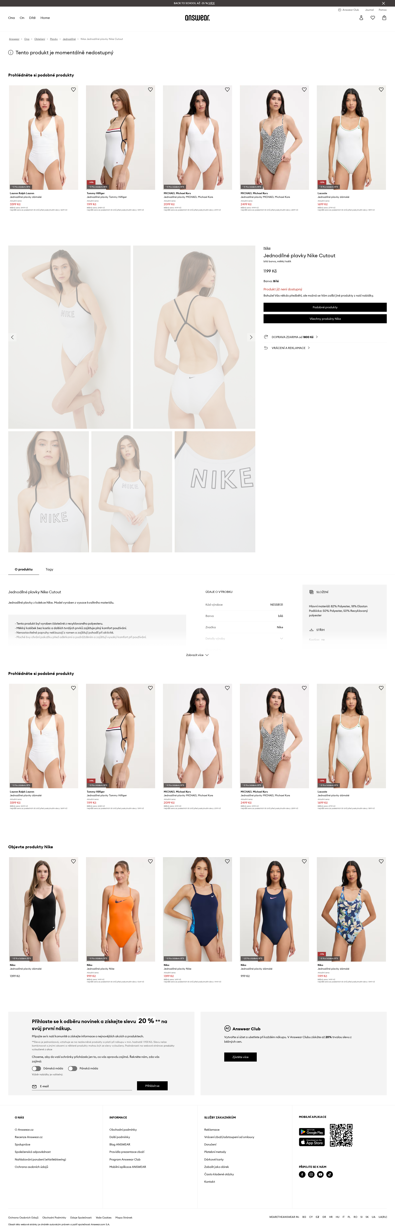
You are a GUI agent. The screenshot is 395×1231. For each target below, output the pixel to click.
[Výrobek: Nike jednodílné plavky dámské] (43, 909)
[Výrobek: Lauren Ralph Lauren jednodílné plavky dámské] (43, 137)
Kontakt (209, 1181)
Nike (267, 248)
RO (355, 1217)
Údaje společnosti (81, 1217)
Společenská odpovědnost (33, 1152)
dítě (32, 18)
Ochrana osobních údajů (31, 1167)
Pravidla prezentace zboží (126, 1152)
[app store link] (312, 1141)
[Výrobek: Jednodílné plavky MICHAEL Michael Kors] (197, 137)
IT (344, 1217)
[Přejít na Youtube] (320, 1174)
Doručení (210, 1144)
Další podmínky (119, 1137)
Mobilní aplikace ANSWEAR (127, 1167)
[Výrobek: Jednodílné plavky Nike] (120, 909)
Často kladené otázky (219, 1174)
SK (367, 1217)
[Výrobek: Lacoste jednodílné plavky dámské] (351, 137)
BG (304, 1217)
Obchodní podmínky (123, 1129)
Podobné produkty (325, 307)
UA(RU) (383, 1217)
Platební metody (215, 1152)
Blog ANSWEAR (119, 1144)
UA (373, 1217)
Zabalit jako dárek (216, 1167)
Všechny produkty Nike (325, 319)
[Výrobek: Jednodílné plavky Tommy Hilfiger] (120, 137)
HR (331, 1217)
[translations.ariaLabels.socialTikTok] (329, 1174)
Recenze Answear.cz (29, 1137)
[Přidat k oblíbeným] (73, 89)
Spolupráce (22, 1144)
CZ (317, 1217)
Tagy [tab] (49, 569)
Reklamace (212, 1129)
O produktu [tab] (24, 569)
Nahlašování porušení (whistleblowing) (40, 1159)
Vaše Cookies (104, 1217)
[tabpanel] (197, 617)
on (22, 18)
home (45, 18)
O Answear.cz (24, 1129)
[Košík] (384, 17)
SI (361, 1217)
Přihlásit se (152, 1086)
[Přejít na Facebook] (302, 1174)
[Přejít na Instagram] (311, 1174)
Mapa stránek (123, 1217)
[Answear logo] (197, 17)
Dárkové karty (214, 1159)
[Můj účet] (361, 17)
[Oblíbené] (372, 17)
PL (349, 1217)
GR (324, 1217)
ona (11, 18)
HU (337, 1217)
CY (311, 1217)
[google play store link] (312, 1132)
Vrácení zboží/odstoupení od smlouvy (229, 1137)
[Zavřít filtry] (383, 3)
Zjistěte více (240, 1057)
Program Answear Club (125, 1159)
